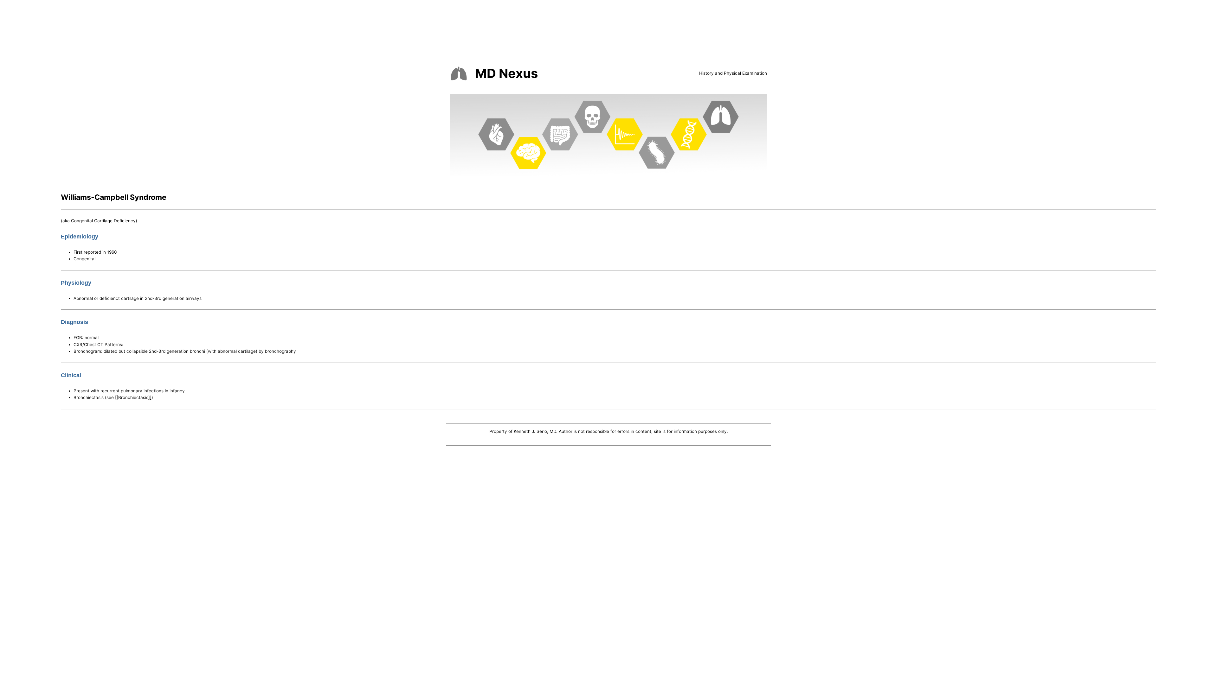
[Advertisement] (608, 494)
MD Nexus (506, 73)
